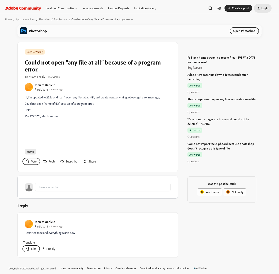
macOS (30, 151)
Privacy (108, 268)
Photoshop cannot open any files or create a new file (221, 99)
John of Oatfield (45, 85)
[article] (97, 235)
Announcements (93, 8)
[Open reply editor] (98, 187)
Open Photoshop (244, 31)
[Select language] (219, 8)
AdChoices (202, 268)
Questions (193, 92)
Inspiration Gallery (145, 8)
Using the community (71, 268)
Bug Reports (60, 19)
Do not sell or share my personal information (164, 268)
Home (8, 19)
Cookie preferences (126, 268)
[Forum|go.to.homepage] (23, 8)
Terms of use (93, 268)
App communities (25, 19)
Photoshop (44, 19)
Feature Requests (118, 8)
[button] (238, 8)
